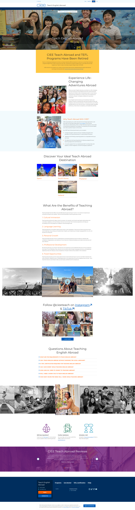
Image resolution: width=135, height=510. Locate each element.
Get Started (67, 482)
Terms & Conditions (75, 507)
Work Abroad (66, 11)
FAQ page (45, 437)
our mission (82, 123)
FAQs (89, 482)
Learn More (46, 172)
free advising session (88, 437)
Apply (94, 1)
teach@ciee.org (61, 440)
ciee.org (39, 1)
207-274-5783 (42, 487)
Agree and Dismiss (89, 505)
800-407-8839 (73, 490)
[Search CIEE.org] (97, 1)
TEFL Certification (79, 482)
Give (85, 1)
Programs (58, 482)
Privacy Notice (66, 507)
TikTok (67, 308)
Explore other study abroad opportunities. (74, 69)
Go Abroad (60, 11)
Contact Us (45, 495)
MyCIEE (89, 1)
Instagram (82, 305)
